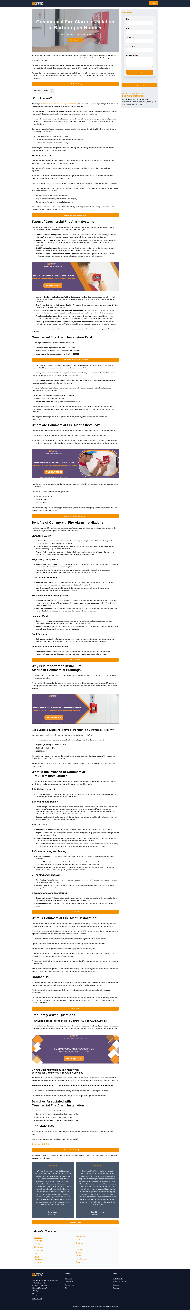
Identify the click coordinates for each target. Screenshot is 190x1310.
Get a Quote (74, 40)
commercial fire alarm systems (73, 58)
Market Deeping (81, 1259)
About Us (68, 1278)
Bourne (78, 1256)
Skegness (79, 1243)
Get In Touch (75, 1008)
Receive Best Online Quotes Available (75, 359)
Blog (66, 1288)
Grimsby (37, 1244)
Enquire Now (75, 911)
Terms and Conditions (120, 1282)
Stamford (79, 1262)
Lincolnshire (38, 1260)
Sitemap (116, 1288)
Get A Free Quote (75, 1222)
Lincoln (36, 1256)
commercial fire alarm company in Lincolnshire (60, 104)
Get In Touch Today (75, 84)
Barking (48, 1144)
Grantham (79, 1249)
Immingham (38, 1237)
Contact (153, 3)
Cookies (116, 1285)
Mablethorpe (80, 1237)
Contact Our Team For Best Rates (75, 215)
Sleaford (79, 1240)
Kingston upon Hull (38, 1144)
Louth (36, 1253)
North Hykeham (39, 1263)
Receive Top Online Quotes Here (75, 516)
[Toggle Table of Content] (51, 91)
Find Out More (75, 659)
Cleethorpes (38, 1247)
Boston (78, 1246)
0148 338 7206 (37, 1298)
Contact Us (69, 1282)
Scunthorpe (38, 1241)
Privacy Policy (118, 1278)
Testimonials (69, 1285)
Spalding (79, 1252)
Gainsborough (39, 1250)
